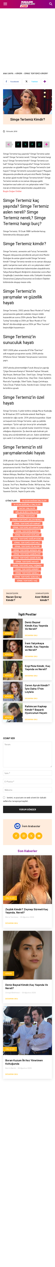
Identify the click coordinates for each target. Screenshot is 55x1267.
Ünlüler (10, 898)
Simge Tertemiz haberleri (27, 554)
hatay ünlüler (27, 508)
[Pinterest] (32, 144)
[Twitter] (25, 144)
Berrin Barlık (10, 1068)
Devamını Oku (31, 635)
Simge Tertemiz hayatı (27, 561)
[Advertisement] (27, 37)
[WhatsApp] (39, 144)
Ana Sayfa (8, 73)
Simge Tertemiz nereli (27, 573)
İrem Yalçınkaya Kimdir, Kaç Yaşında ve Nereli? (37, 646)
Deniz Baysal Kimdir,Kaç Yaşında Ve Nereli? (36, 625)
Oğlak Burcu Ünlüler (27, 512)
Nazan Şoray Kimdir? (14, 598)
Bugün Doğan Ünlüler (12, 191)
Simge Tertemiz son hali (27, 576)
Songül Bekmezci (12, 992)
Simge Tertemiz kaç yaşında (27, 565)
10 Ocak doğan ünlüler (34, 500)
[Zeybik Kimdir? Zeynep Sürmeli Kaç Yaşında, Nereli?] (27, 879)
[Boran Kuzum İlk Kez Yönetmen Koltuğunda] (27, 1030)
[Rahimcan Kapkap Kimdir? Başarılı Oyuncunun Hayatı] (13, 712)
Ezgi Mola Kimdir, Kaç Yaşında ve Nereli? (37, 667)
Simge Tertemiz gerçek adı (27, 550)
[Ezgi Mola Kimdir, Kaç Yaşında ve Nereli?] (13, 670)
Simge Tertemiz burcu (27, 531)
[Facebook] (18, 144)
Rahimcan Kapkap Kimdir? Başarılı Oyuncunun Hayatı (36, 709)
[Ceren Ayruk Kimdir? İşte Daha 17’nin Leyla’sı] (13, 691)
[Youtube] (38, 835)
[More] (45, 82)
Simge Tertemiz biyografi (27, 523)
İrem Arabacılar (31, 826)
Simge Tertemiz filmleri (27, 546)
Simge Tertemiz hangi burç (27, 557)
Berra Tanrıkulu (11, 917)
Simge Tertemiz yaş (27, 580)
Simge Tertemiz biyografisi (27, 527)
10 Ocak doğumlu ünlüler (27, 504)
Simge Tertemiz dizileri (27, 535)
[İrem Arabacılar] (18, 826)
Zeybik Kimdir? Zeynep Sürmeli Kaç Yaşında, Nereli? (26, 911)
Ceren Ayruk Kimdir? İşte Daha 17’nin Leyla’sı (37, 688)
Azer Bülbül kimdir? (42, 598)
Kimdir (19, 73)
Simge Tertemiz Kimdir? (27, 569)
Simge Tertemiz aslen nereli (27, 519)
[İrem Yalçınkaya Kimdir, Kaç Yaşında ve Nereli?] (13, 649)
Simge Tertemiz (27, 516)
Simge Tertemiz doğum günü (27, 538)
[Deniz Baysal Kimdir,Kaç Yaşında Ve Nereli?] (13, 628)
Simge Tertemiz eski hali (27, 542)
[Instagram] (23, 835)
